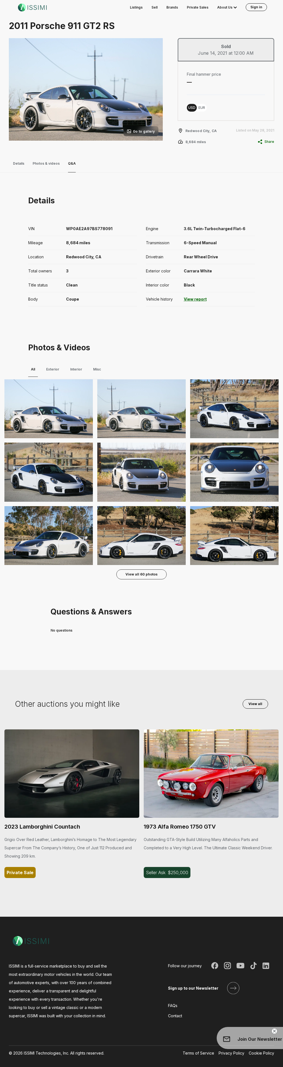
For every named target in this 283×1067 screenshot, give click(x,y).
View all (255, 704)
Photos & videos (46, 163)
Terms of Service (198, 1053)
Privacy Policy (231, 1053)
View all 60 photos (141, 574)
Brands (172, 7)
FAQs (172, 1005)
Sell (154, 7)
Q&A (72, 163)
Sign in (256, 7)
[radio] (192, 108)
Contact (175, 1015)
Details (18, 163)
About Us (224, 7)
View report (195, 299)
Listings (136, 7)
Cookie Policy (261, 1053)
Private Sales (197, 7)
